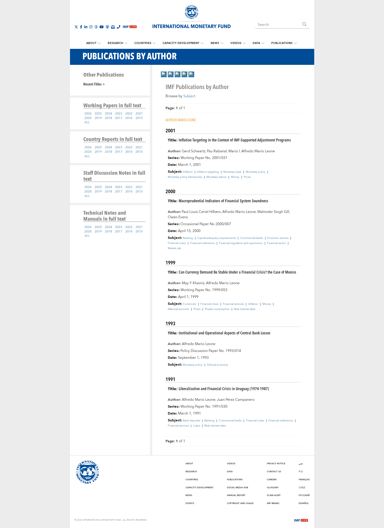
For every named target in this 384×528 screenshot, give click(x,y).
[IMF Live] (301, 520)
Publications (282, 43)
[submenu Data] (263, 43)
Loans (196, 426)
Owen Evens (178, 217)
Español (304, 503)
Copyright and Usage (240, 503)
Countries (143, 43)
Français (304, 480)
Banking (188, 238)
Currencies (189, 304)
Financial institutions (202, 243)
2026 (88, 113)
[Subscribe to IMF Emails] (113, 27)
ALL (87, 122)
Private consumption (217, 309)
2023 (118, 113)
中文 (301, 472)
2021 (139, 113)
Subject (189, 96)
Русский (304, 495)
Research (115, 43)
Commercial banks (251, 238)
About (91, 43)
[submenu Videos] (244, 43)
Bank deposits (191, 420)
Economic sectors (277, 238)
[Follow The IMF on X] (76, 27)
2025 (98, 113)
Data (256, 43)
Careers (272, 480)
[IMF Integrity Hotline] (118, 27)
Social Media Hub (237, 488)
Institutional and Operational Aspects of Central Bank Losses (224, 333)
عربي (301, 464)
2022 (128, 113)
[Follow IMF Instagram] (90, 27)
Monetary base (232, 172)
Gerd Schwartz (193, 151)
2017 (118, 118)
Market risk (174, 248)
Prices (247, 177)
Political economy (217, 365)
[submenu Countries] (154, 43)
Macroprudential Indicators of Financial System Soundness (223, 201)
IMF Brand (273, 503)
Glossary (272, 488)
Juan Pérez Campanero (236, 400)
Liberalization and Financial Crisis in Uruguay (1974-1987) (224, 388)
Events (190, 503)
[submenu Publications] (295, 43)
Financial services (233, 304)
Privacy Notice (276, 464)
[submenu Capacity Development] (202, 43)
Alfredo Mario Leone (258, 151)
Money (235, 177)
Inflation (188, 172)
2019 (98, 118)
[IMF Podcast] (107, 27)
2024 (108, 113)
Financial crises (177, 243)
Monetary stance (216, 177)
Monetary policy (255, 172)
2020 (88, 118)
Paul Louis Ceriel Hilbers (201, 212)
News (215, 43)
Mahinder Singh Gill (273, 212)
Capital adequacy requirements (216, 238)
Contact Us (274, 472)
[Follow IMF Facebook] (81, 27)
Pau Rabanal (217, 151)
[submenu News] (222, 43)
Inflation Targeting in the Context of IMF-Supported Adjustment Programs (235, 140)
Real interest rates (244, 309)
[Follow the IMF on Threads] (96, 27)
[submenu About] (99, 43)
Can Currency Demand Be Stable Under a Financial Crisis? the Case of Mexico (237, 272)
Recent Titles (92, 84)
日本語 (302, 488)
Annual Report (236, 495)
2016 (128, 118)
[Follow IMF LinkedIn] (85, 27)
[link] (164, 74)
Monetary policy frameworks (185, 177)
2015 (139, 118)
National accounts (178, 309)
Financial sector (276, 243)
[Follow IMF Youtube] (102, 27)
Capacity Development (181, 43)
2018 (108, 118)
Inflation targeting (208, 172)
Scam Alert (274, 495)
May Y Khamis (193, 283)
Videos (236, 43)
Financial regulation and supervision (241, 243)
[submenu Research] (126, 43)
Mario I (234, 151)
